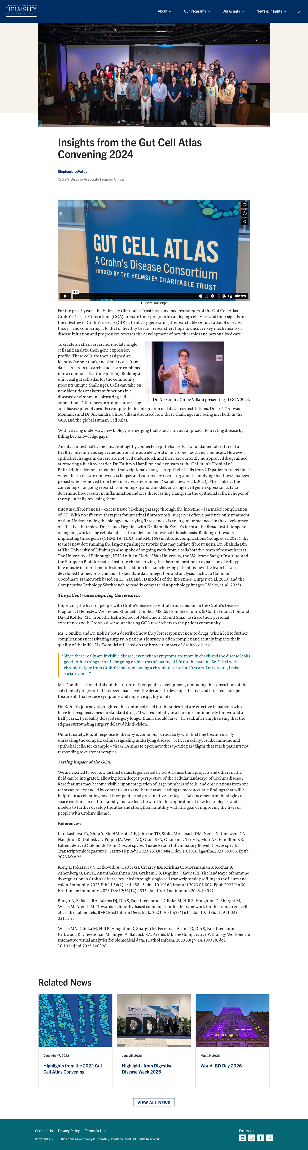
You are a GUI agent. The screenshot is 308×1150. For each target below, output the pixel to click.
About (162, 11)
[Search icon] (299, 11)
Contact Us (44, 1130)
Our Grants (231, 11)
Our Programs (195, 11)
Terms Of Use (95, 1130)
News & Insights (269, 11)
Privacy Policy (69, 1130)
